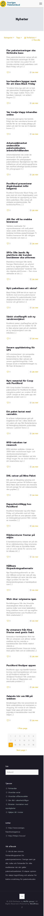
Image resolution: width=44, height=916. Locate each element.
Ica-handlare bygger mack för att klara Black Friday (21, 83)
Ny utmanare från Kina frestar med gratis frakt (20, 631)
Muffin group (28, 901)
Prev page (23, 728)
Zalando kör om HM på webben (19, 697)
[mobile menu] (41, 4)
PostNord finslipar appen (21, 665)
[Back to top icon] (22, 896)
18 (33, 745)
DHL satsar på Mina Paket (21, 475)
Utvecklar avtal (14, 792)
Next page (21, 750)
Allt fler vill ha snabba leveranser (19, 221)
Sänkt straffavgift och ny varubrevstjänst (20, 318)
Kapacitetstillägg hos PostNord (18, 505)
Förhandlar (12, 788)
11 (28, 740)
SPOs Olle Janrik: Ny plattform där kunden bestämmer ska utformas (20, 255)
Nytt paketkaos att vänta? (21, 288)
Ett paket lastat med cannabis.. (18, 413)
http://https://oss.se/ (17, 836)
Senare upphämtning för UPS (20, 349)
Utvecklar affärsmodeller (18, 796)
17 (29, 745)
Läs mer (35, 72)
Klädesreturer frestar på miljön (20, 536)
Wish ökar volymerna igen (21, 599)
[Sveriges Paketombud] (10, 4)
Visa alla (36, 40)
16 (24, 745)
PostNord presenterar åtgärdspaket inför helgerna (19, 186)
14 (15, 745)
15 (20, 745)
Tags (18, 37)
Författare (31, 37)
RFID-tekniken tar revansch (16, 444)
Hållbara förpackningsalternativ (19, 567)
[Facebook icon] (22, 907)
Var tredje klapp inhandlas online (21, 113)
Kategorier (8, 37)
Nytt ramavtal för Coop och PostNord (19, 382)
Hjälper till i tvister (15, 812)
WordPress (34, 904)
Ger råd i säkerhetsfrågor (18, 800)
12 (33, 740)
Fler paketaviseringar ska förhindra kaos (20, 52)
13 (10, 745)
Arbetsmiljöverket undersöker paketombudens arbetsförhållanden (17, 146)
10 (24, 740)
